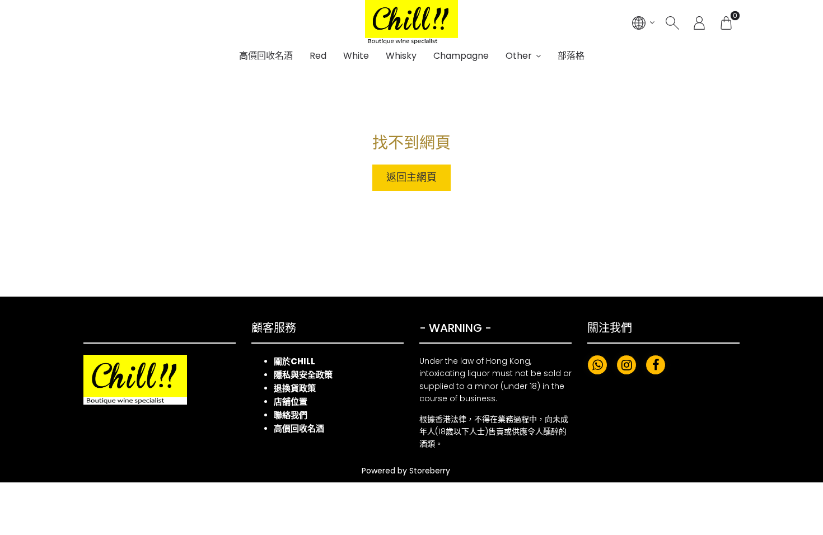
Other (519, 55)
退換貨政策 (295, 388)
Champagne (461, 55)
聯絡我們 (290, 415)
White (356, 55)
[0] (726, 22)
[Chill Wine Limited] (411, 22)
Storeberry (429, 470)
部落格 (571, 55)
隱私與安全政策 (303, 375)
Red (318, 55)
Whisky (401, 55)
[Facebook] (656, 365)
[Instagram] (626, 365)
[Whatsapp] (597, 365)
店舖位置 (290, 401)
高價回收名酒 (266, 55)
